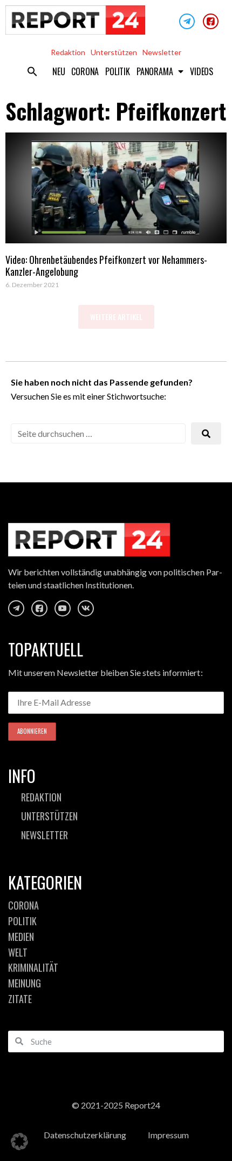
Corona (85, 71)
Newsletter (161, 52)
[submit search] (206, 433)
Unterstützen (114, 52)
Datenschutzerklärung (85, 1135)
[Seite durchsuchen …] (98, 433)
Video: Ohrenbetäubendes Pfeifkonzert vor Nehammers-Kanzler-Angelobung (106, 265)
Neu (58, 71)
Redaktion (68, 52)
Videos (201, 71)
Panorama (155, 71)
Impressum (168, 1135)
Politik (117, 71)
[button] (32, 71)
